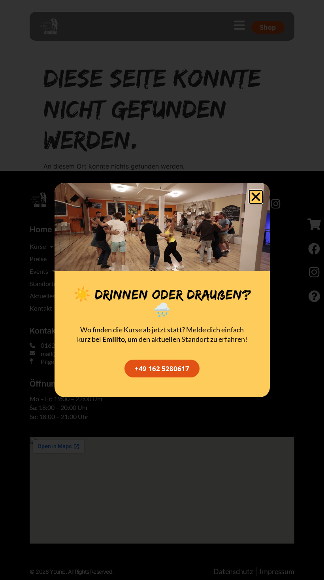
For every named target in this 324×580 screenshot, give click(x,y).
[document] (162, 290)
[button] (256, 197)
